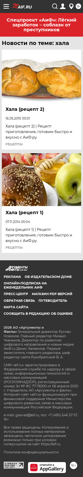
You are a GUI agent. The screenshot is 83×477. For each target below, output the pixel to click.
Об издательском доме (48, 277)
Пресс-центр (16, 294)
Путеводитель (53, 301)
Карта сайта (16, 307)
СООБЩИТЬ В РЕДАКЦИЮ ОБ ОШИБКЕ (38, 314)
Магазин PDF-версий (52, 294)
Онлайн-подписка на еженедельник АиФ (25, 285)
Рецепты (14, 144)
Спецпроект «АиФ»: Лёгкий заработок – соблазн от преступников (41, 24)
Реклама (12, 277)
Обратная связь (19, 301)
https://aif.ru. (51, 444)
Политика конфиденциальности (31, 452)
